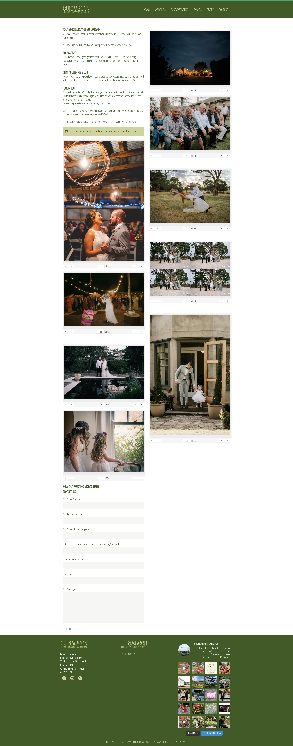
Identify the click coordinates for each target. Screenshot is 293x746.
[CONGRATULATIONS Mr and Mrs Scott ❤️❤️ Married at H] (224, 708)
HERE (96, 486)
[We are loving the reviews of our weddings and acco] (211, 708)
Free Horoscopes (127, 654)
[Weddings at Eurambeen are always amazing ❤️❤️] (198, 722)
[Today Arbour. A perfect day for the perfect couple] (198, 708)
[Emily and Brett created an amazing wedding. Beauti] (211, 722)
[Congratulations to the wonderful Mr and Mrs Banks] (224, 695)
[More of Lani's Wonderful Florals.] (184, 708)
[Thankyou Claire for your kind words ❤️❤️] (211, 695)
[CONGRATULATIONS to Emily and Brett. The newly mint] (224, 722)
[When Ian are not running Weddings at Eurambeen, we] (184, 722)
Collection (103, 114)
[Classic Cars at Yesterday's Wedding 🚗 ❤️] (198, 695)
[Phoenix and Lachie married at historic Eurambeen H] (184, 695)
